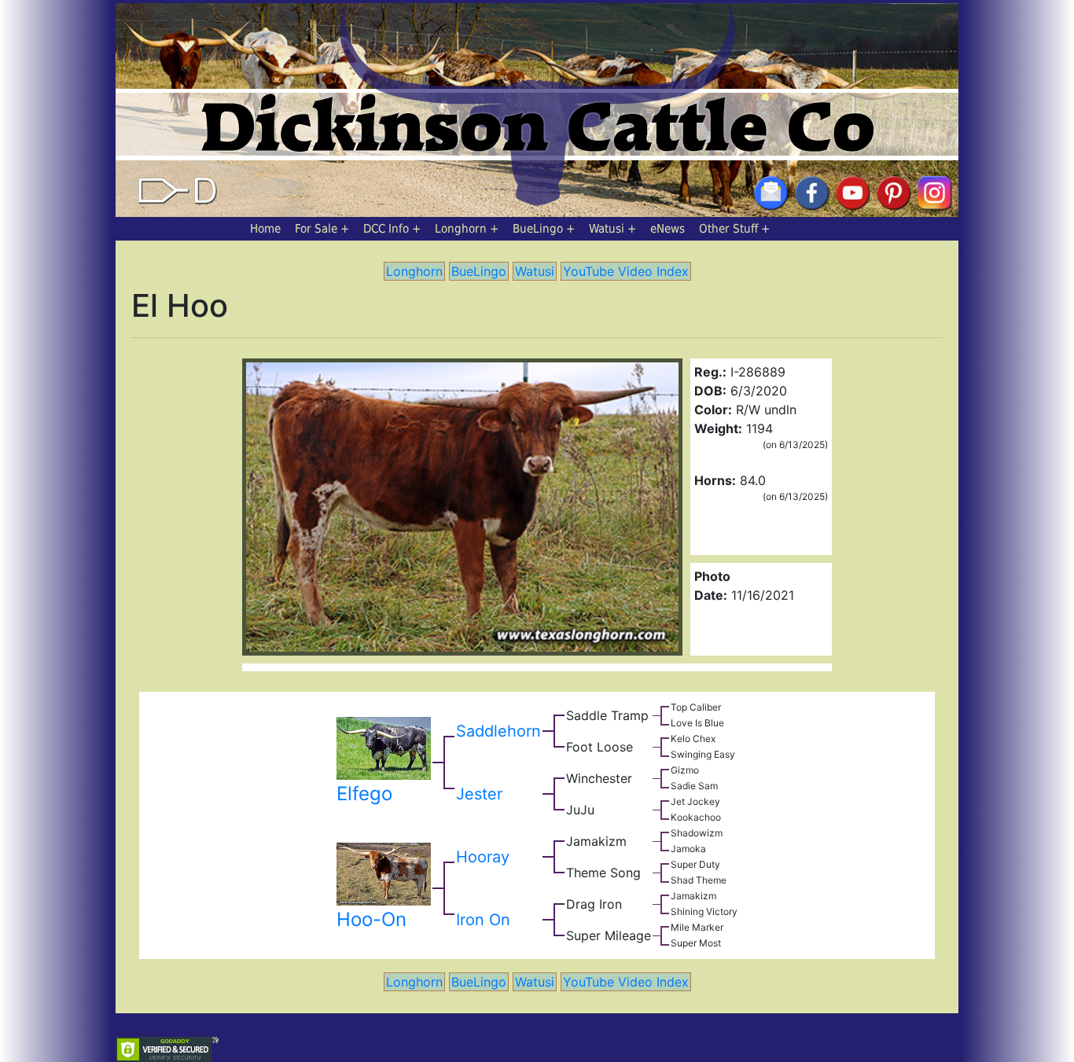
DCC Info (386, 229)
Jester (479, 794)
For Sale (316, 229)
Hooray (482, 856)
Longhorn (461, 229)
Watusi (606, 229)
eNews (667, 229)
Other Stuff (728, 229)
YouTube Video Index (626, 271)
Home (265, 229)
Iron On (483, 919)
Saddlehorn (498, 731)
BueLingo (538, 229)
